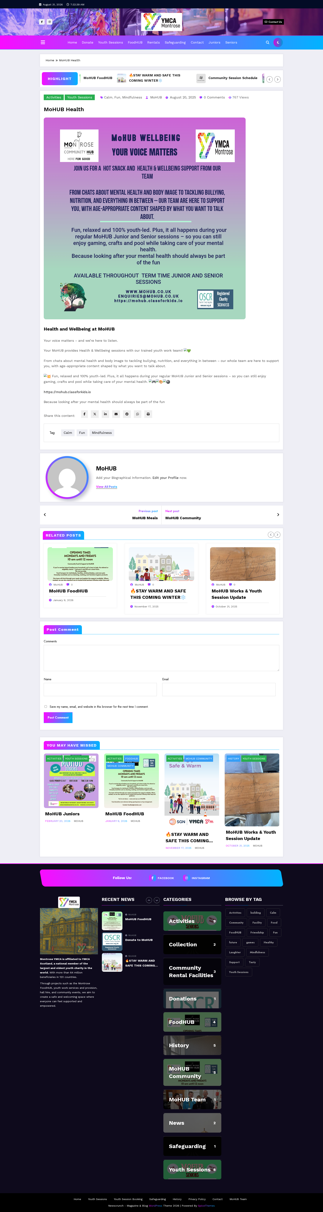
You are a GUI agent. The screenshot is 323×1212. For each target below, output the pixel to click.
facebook (166, 878)
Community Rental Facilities (191, 971)
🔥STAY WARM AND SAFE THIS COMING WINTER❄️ (129, 77)
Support (234, 962)
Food (274, 922)
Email (165, 679)
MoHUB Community (183, 518)
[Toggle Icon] (43, 43)
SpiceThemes (206, 1205)
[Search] (267, 42)
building (255, 913)
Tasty (252, 962)
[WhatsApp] (137, 414)
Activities (53, 97)
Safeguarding (175, 42)
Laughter (235, 952)
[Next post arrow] (278, 515)
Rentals (153, 42)
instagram (201, 878)
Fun (117, 97)
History (233, 758)
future (233, 942)
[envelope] (116, 414)
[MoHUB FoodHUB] (80, 564)
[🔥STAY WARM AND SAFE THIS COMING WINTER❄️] (161, 564)
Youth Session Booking (128, 1199)
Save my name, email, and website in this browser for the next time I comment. (99, 707)
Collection (183, 944)
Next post (172, 511)
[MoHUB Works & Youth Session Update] (243, 564)
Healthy (269, 942)
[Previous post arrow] (45, 515)
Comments (50, 641)
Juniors (214, 42)
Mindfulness (132, 97)
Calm (108, 97)
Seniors (231, 42)
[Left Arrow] (270, 79)
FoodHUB (135, 42)
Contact (197, 42)
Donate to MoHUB (139, 919)
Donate (87, 42)
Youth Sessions (110, 42)
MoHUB (156, 97)
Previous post (148, 511)
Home (72, 42)
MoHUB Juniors (62, 813)
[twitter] (95, 414)
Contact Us (275, 22)
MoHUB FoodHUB (68, 591)
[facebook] (84, 414)
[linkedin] (105, 414)
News (176, 1123)
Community (236, 922)
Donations (183, 998)
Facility (257, 922)
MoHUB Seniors (137, 960)
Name (47, 679)
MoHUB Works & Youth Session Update (237, 594)
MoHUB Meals (145, 518)
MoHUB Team (187, 1099)
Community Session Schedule (207, 78)
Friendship (257, 932)
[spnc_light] (278, 42)
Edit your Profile (166, 478)
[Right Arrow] (278, 79)
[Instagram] (49, 22)
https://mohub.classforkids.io (67, 392)
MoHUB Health (261, 78)
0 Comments (214, 97)
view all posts (106, 487)
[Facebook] (42, 22)
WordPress (155, 1205)
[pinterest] (127, 414)
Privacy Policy (197, 1199)
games (250, 942)
